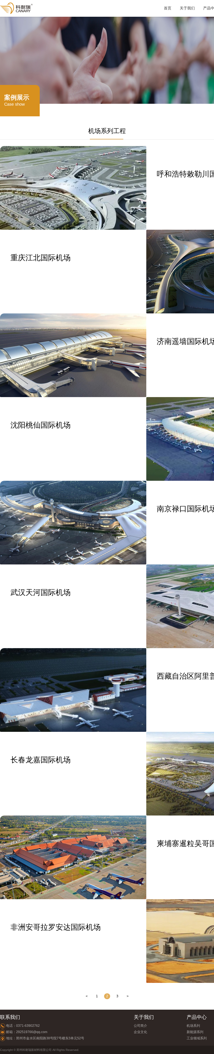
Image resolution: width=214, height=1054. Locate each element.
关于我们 (187, 8)
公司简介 (140, 1025)
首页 (167, 8)
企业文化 (140, 1032)
